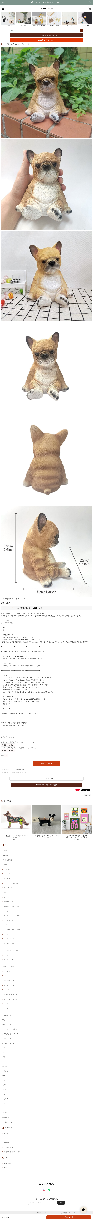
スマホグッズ (6, 1015)
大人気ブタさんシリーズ (10, 1034)
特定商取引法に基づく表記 (12, 1152)
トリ (3, 1062)
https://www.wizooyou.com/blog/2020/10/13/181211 (23, 666)
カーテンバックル (9, 939)
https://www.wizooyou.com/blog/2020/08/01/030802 (23, 658)
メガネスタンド (8, 897)
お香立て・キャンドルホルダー (13, 915)
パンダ (4, 1089)
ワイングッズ (8, 888)
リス (3, 1080)
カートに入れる (47, 764)
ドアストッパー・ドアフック (12, 929)
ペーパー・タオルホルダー (11, 883)
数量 (2, 755)
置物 (5, 864)
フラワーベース (8, 960)
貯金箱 (6, 892)
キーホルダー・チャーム (11, 994)
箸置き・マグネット (9, 943)
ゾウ (3, 1108)
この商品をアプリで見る (46, 778)
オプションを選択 (69, 1217)
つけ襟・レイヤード (9, 980)
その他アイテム (7, 1122)
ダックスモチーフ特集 (9, 1029)
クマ (3, 1094)
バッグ (6, 976)
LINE (5, 1168)
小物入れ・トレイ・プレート (12, 906)
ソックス (6, 1008)
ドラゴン (5, 1113)
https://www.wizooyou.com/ (14, 725)
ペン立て (6, 911)
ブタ (3, 1057)
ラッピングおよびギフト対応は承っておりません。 (19, 748)
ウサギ (4, 1066)
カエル (4, 1076)
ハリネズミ (6, 1099)
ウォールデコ (8, 878)
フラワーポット (8, 955)
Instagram (7, 1163)
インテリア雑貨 (7, 860)
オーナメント (8, 874)
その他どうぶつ (7, 1117)
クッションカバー (9, 934)
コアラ (4, 1085)
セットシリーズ (7, 1024)
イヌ (3, 1048)
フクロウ (5, 1071)
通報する (87, 795)
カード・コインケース (10, 999)
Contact (7, 1142)
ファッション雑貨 (8, 966)
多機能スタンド (8, 902)
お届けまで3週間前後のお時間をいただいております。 (20, 742)
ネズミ (4, 1103)
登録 (61, 1203)
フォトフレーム (8, 920)
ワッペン (5, 1020)
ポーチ (6, 1004)
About (6, 1133)
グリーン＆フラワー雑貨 (10, 950)
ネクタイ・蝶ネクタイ (10, 985)
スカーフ (6, 990)
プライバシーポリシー (11, 1147)
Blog (5, 1138)
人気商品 (5, 850)
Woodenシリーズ (8, 1043)
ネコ (3, 1052)
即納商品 (5, 855)
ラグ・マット (8, 925)
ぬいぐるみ (7, 869)
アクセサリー (8, 971)
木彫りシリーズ (7, 1038)
